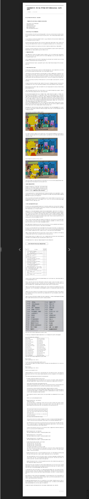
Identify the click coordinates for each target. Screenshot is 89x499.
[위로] (87, 494)
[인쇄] (87, 497)
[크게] (87, 492)
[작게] (87, 493)
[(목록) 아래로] (87, 496)
